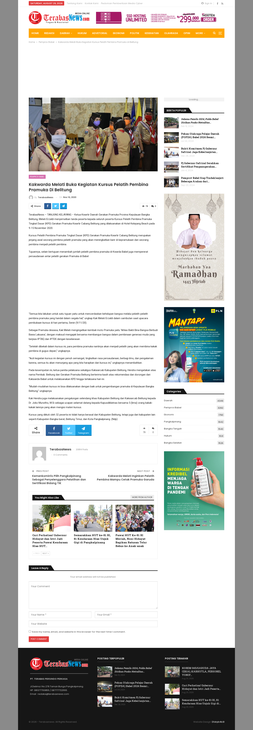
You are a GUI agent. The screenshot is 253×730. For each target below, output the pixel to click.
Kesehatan (152, 33)
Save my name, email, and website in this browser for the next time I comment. (78, 631)
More (199, 33)
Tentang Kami (74, 3)
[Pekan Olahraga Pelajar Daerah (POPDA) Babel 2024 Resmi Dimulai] (171, 137)
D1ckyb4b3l (218, 721)
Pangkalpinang (172, 421)
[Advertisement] (126, 72)
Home (35, 33)
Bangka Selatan (173, 442)
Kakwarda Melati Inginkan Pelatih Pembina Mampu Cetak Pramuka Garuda (125, 477)
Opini (186, 33)
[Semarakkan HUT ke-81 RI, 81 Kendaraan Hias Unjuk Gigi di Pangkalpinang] (93, 518)
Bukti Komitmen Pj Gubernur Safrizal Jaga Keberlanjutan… (199, 150)
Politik (134, 33)
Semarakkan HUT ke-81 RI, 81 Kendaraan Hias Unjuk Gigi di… (201, 701)
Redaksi (49, 33)
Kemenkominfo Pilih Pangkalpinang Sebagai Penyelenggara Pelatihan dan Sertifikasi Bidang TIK (59, 479)
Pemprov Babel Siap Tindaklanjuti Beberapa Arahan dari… (202, 179)
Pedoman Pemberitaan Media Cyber (122, 3)
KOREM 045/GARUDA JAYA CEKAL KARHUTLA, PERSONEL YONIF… (201, 671)
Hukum (82, 33)
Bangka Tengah (173, 428)
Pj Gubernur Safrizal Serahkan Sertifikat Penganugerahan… (200, 165)
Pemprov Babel (37, 176)
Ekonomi (118, 33)
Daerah (65, 33)
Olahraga (171, 33)
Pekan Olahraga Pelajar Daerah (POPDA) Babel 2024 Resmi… (200, 135)
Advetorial (99, 33)
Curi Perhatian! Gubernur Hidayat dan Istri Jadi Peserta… (201, 687)
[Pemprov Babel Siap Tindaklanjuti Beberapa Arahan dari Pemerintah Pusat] (171, 181)
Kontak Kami (91, 3)
